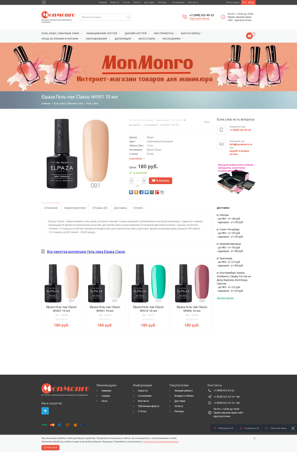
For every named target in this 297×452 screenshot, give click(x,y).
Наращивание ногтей (101, 33)
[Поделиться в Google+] (157, 192)
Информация (142, 385)
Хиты (105, 401)
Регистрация (232, 2)
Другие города (225, 298)
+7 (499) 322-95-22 (201, 15)
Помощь (162, 2)
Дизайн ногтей (136, 33)
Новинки (106, 390)
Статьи (126, 2)
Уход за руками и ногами (59, 38)
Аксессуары (146, 38)
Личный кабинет (183, 390)
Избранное (225, 428)
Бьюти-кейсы (190, 33)
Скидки (106, 395)
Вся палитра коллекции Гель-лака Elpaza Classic (86, 251)
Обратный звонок (199, 18)
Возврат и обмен (184, 395)
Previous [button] (44, 296)
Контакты (193, 2)
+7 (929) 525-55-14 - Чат (227, 396)
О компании (178, 2)
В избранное (152, 125)
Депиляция (122, 38)
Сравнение (251, 428)
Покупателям (179, 385)
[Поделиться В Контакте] (131, 192)
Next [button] (209, 296)
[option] (148, 67)
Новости (114, 2)
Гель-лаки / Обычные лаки (60, 33)
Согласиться (50, 447)
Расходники (171, 38)
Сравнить (136, 125)
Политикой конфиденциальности (161, 441)
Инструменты (164, 33)
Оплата (137, 2)
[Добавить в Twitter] (147, 192)
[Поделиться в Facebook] (141, 192)
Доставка (149, 2)
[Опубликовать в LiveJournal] (162, 192)
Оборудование (96, 38)
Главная (103, 2)
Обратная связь (278, 428)
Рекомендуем (106, 385)
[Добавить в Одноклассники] (136, 192)
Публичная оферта (148, 406)
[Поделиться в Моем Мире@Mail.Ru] (152, 192)
